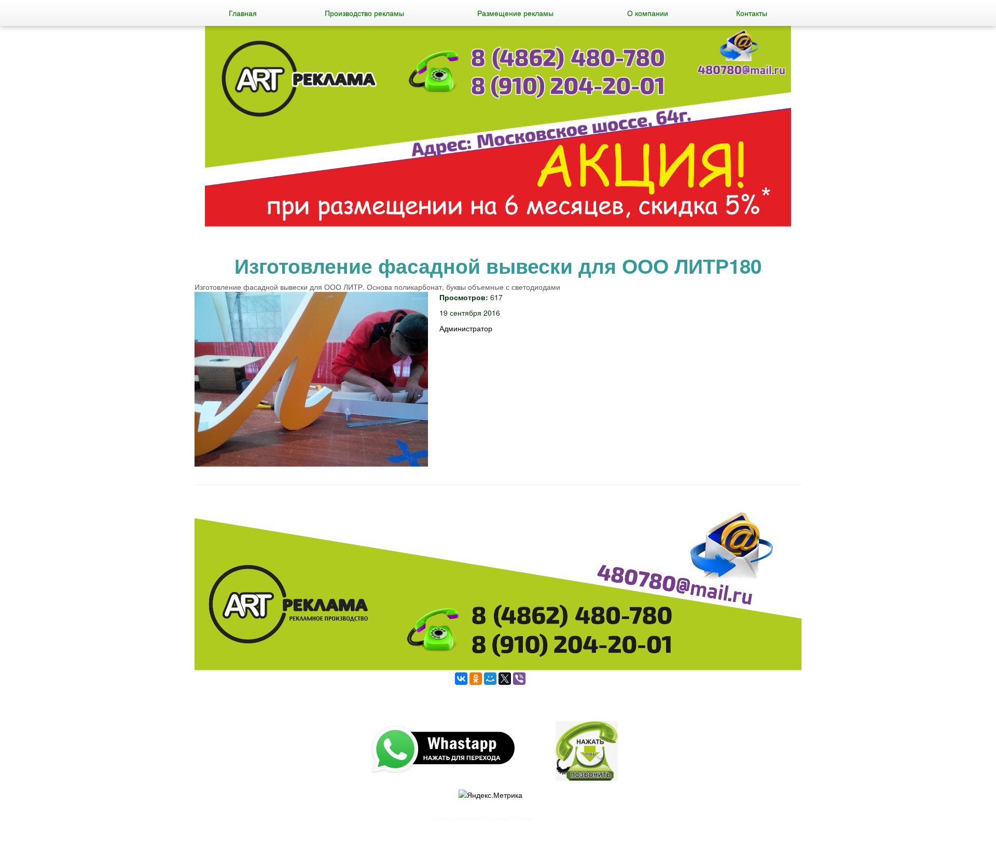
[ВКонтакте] (461, 678)
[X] (505, 678)
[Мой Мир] (490, 678)
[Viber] (519, 678)
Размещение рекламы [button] (515, 13)
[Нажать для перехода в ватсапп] (498, 128)
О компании (647, 13)
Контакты (751, 13)
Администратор (465, 328)
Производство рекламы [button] (364, 13)
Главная (243, 13)
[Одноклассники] (475, 678)
